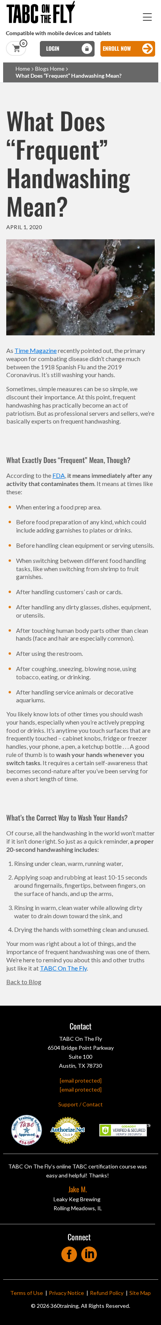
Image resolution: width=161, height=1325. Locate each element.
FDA (58, 475)
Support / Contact (80, 1104)
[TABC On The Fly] (43, 3)
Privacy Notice (66, 1292)
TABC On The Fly (63, 968)
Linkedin (89, 1251)
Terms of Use (26, 1292)
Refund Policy (106, 1292)
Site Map (140, 1292)
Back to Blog (23, 981)
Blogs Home (49, 68)
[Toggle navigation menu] (147, 17)
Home (23, 68)
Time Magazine (35, 350)
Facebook (69, 1251)
